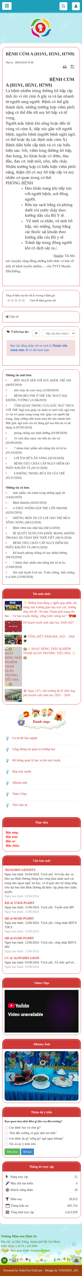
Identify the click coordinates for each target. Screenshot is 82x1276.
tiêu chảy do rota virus (28, 390)
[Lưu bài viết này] (73, 66)
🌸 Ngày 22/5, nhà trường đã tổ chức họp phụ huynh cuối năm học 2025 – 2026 (49, 693)
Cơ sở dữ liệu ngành (24, 738)
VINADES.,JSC (68, 1270)
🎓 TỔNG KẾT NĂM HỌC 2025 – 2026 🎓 (49, 639)
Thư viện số (19, 805)
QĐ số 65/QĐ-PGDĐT (19, 938)
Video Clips (19, 793)
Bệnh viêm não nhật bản (28, 528)
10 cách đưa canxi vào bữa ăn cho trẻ (37, 438)
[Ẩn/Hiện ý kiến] (36, 333)
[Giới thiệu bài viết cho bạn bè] (59, 66)
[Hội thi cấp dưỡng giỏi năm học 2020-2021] (42, 1075)
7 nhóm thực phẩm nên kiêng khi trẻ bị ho (40, 448)
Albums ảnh (19, 782)
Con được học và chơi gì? (25, 1127)
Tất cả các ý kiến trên (22, 1144)
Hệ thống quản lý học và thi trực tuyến (36, 760)
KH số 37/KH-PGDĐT (19, 903)
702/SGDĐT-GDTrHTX (20, 870)
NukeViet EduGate (30, 1270)
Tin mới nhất (42, 594)
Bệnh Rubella (21, 502)
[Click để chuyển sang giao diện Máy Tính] (14, 1260)
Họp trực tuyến (21, 771)
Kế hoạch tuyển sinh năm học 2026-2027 (48, 622)
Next (72, 1076)
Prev (10, 1076)
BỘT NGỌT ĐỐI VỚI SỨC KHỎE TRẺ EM (42, 380)
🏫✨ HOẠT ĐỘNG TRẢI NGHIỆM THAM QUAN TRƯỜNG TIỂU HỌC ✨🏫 (49, 653)
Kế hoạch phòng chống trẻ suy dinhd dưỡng (40, 552)
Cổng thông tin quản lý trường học (33, 749)
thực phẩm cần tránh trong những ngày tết (39, 493)
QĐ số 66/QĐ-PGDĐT (19, 918)
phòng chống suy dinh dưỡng (32, 433)
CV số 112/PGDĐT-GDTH (22, 958)
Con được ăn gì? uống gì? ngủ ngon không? (36, 1138)
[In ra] (65, 66)
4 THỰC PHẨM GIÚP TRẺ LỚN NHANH (40, 508)
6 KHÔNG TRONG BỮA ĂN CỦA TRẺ (39, 473)
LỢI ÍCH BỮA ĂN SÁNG (30, 458)
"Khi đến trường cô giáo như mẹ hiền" (33, 1133)
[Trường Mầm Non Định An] (41, 27)
